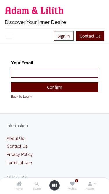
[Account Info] (90, 184)
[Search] (37, 184)
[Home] (19, 184)
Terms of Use (19, 162)
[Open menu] (54, 185)
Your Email (22, 62)
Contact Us (90, 36)
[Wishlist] (72, 184)
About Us (15, 138)
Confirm (54, 87)
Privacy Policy (20, 154)
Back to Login (21, 97)
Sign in (64, 36)
